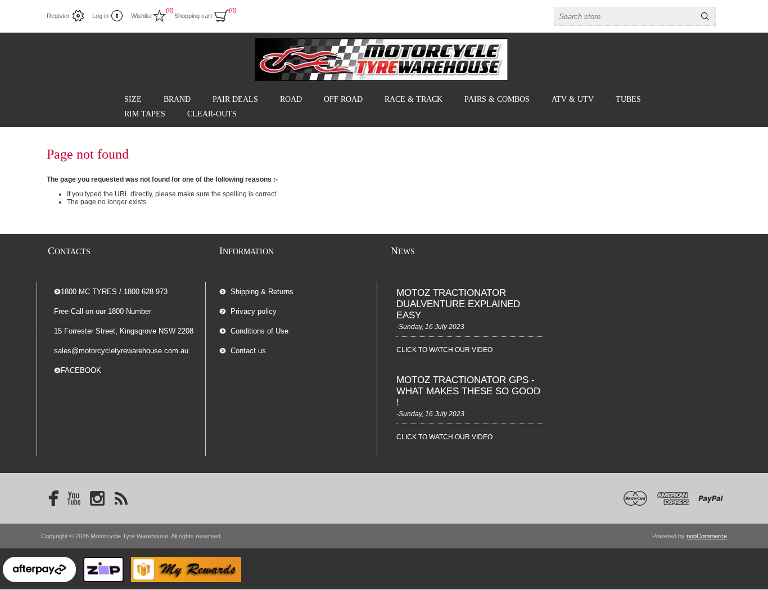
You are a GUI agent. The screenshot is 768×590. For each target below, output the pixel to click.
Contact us (248, 350)
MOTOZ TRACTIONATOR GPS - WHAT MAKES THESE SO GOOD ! (468, 391)
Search (705, 16)
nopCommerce (706, 536)
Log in (100, 15)
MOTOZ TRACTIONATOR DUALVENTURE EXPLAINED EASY (458, 304)
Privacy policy (254, 311)
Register (58, 15)
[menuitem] (298, 291)
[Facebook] (50, 498)
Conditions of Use (259, 331)
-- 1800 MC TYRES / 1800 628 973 (111, 291)
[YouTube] (74, 498)
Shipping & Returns (262, 291)
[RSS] (121, 498)
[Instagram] (97, 498)
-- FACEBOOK (77, 370)
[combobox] (624, 16)
